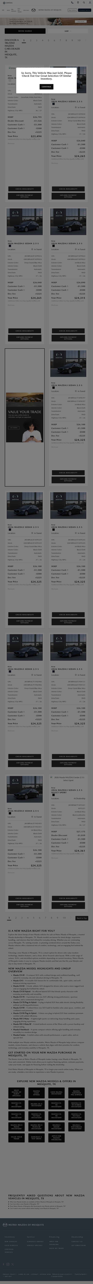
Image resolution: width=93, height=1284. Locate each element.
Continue (46, 87)
